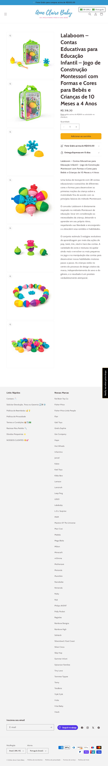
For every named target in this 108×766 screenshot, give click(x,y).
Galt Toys (58, 422)
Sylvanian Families (62, 665)
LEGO (57, 499)
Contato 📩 (11, 399)
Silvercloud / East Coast (65, 641)
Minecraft (59, 552)
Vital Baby (59, 706)
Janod (57, 458)
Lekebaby (59, 505)
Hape (57, 440)
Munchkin (59, 576)
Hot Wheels (60, 446)
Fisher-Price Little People (65, 410)
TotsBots (58, 688)
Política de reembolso (35, 760)
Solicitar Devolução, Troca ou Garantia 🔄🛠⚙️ (26, 404)
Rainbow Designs (62, 623)
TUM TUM (59, 694)
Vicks (57, 700)
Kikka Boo (59, 475)
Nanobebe (59, 582)
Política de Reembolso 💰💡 (19, 410)
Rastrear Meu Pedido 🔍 (17, 428)
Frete (62, 114)
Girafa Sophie (60, 428)
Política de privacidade (53, 760)
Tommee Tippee (61, 676)
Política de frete (83, 760)
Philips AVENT (61, 605)
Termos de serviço (69, 760)
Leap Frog (59, 493)
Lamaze (58, 481)
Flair (56, 416)
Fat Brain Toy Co (61, 399)
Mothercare (59, 564)
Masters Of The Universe (65, 523)
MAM (57, 517)
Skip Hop (58, 653)
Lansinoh (58, 487)
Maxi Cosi (59, 529)
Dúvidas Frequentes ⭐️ (16, 434)
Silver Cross (59, 647)
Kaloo (57, 464)
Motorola (58, 570)
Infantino (59, 452)
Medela (58, 535)
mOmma (58, 558)
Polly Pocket (60, 611)
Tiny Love (59, 670)
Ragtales (58, 617)
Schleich (58, 635)
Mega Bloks (59, 540)
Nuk (56, 600)
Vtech (57, 712)
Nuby (57, 594)
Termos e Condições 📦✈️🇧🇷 (19, 422)
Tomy (57, 682)
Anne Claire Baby (18, 760)
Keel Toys (58, 469)
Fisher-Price (60, 404)
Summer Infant (61, 659)
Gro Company (60, 434)
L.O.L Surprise (60, 511)
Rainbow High (60, 629)
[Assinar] (51, 727)
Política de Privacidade (16, 416)
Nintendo (59, 588)
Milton (57, 546)
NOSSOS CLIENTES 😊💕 (18, 440)
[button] (5, 14)
